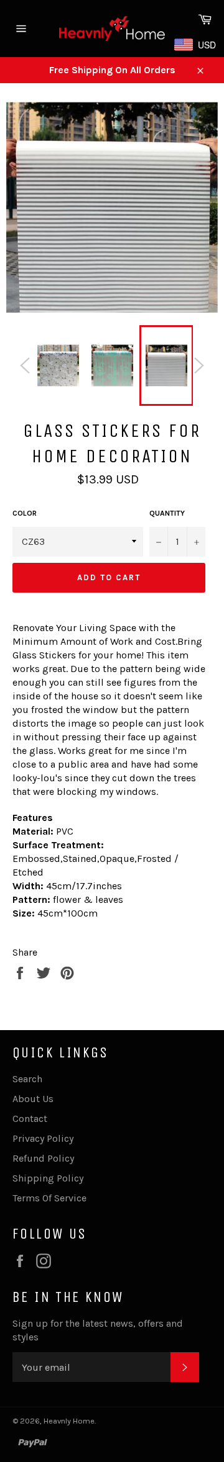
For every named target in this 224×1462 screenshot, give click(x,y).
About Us (33, 1099)
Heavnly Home (69, 1420)
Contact (29, 1118)
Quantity (167, 513)
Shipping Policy (47, 1178)
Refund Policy (43, 1158)
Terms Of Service (49, 1198)
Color (24, 513)
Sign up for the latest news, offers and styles (97, 1330)
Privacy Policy (42, 1138)
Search (27, 1079)
